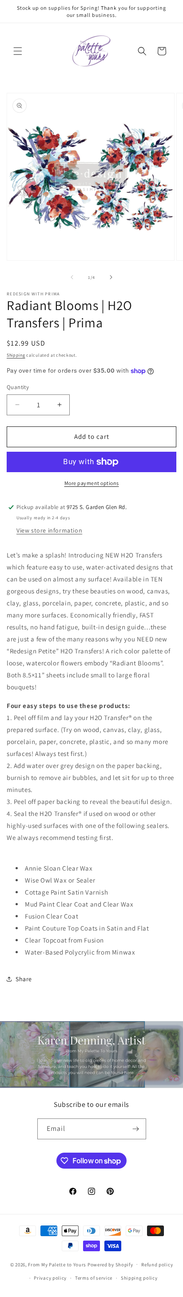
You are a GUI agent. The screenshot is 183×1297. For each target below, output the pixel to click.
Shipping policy (139, 1278)
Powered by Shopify (110, 1264)
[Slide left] (72, 277)
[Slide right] (111, 277)
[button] (18, 51)
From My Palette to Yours (57, 1264)
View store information (49, 530)
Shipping (16, 355)
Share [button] (24, 979)
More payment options (91, 483)
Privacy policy (50, 1278)
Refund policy (157, 1264)
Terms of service (93, 1278)
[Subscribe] (136, 1128)
